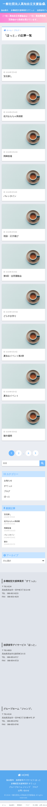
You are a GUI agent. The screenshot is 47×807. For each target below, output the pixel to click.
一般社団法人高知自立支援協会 (24, 4)
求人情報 (35, 805)
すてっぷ (8, 486)
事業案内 (19, 805)
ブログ (7, 491)
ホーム (4, 805)
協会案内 (4, 10)
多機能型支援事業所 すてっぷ (22, 10)
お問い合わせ (23, 791)
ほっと (7, 497)
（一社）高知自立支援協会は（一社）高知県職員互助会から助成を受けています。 (24, 18)
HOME (25, 775)
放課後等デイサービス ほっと (28, 780)
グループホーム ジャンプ (19, 787)
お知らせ (8, 481)
